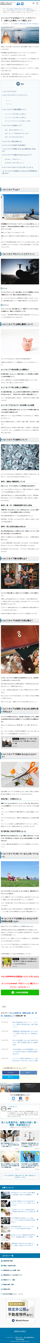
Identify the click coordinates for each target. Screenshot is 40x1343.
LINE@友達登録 (22, 992)
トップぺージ (9, 1337)
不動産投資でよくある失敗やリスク (12, 1275)
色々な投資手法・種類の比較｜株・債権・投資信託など (25, 24)
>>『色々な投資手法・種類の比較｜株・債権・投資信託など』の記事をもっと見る (20, 1176)
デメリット (9, 104)
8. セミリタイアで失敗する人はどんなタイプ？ (17, 155)
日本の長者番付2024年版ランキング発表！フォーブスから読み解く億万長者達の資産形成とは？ (23, 1220)
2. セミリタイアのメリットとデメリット (15, 95)
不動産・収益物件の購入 (9, 1265)
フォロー (13, 1100)
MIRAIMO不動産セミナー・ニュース (13, 1294)
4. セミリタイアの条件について (12, 125)
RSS (27, 1100)
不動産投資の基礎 (8, 1261)
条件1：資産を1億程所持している (14, 130)
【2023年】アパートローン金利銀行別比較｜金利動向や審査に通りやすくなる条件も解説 (23, 1211)
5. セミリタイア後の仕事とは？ (12, 141)
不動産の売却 (6, 1289)
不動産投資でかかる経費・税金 (11, 1270)
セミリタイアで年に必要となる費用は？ (16, 117)
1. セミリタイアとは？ (9, 91)
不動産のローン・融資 (9, 1280)
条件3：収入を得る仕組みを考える (14, 137)
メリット (8, 100)
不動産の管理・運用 (8, 1284)
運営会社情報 (20, 1339)
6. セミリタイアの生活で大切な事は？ (14, 145)
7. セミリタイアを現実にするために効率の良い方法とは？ (19, 150)
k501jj (9, 1108)
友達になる (20, 1100)
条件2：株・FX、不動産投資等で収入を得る (17, 133)
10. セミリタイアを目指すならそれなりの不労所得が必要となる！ (19, 172)
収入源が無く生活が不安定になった (14, 163)
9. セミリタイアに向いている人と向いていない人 (17, 167)
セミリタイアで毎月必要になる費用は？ (16, 114)
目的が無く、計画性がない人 (13, 159)
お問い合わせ (19, 1337)
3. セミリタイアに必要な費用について (14, 109)
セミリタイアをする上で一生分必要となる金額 (17, 121)
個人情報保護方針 (29, 1337)
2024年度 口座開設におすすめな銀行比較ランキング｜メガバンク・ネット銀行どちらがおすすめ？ (23, 1203)
